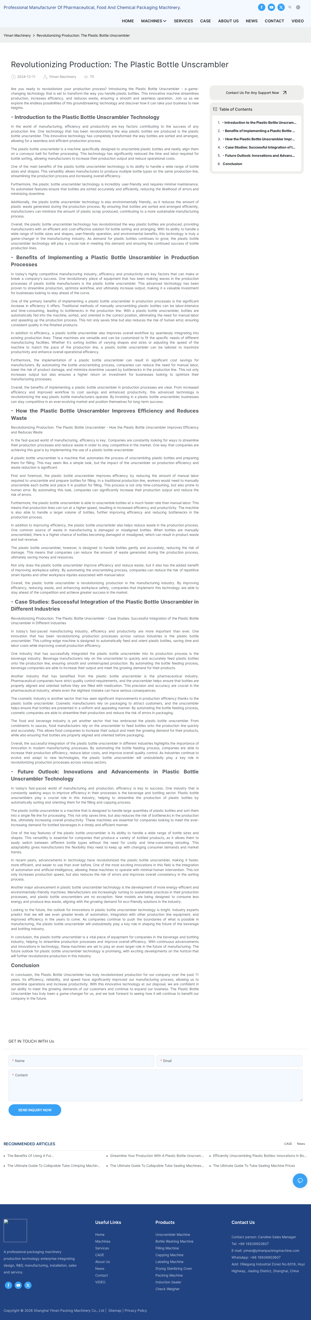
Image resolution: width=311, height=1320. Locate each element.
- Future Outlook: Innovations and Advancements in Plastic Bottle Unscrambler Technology (260, 155)
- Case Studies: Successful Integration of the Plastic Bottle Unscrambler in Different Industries (260, 147)
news (301, 1144)
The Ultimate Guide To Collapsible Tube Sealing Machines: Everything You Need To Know (157, 1165)
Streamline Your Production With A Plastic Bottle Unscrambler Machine (157, 1156)
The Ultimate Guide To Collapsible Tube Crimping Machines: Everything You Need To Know (54, 1165)
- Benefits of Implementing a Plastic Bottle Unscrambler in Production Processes (260, 131)
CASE (288, 1144)
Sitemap (114, 1310)
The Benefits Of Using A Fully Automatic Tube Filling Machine (30, 1156)
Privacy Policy (136, 1310)
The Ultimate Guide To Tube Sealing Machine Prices (254, 1165)
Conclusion (232, 164)
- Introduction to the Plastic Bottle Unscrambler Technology (259, 122)
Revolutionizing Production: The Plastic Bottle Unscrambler (83, 35)
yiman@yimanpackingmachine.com (271, 1250)
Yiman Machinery (17, 35)
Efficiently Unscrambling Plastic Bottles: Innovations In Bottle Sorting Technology (260, 1156)
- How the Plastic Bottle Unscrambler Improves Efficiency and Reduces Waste (260, 139)
